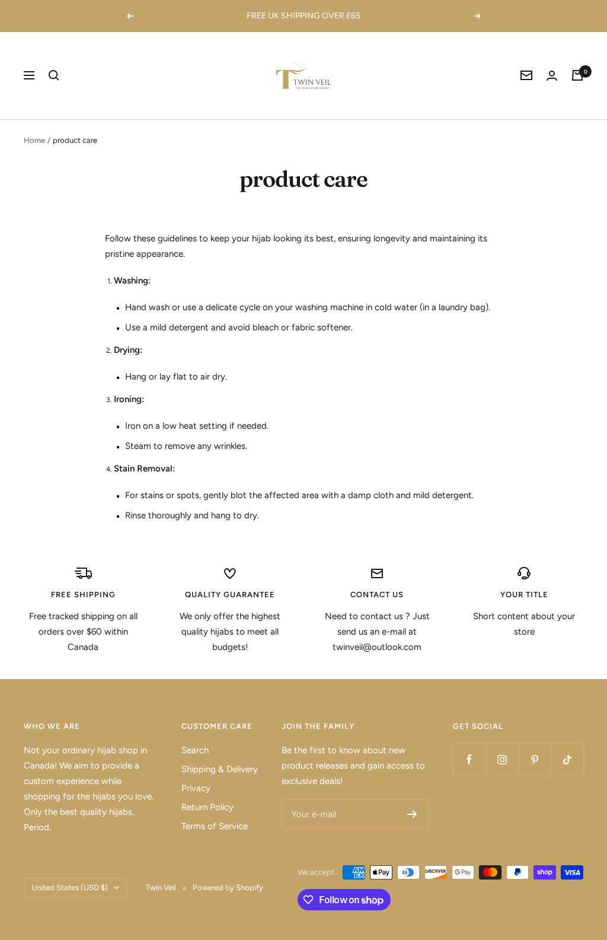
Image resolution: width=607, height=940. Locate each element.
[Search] (54, 75)
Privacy (195, 788)
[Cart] (577, 75)
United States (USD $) (69, 887)
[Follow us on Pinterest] (534, 759)
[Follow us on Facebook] (469, 759)
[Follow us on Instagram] (501, 759)
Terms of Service (214, 826)
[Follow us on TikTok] (567, 759)
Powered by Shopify (228, 887)
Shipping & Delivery (219, 769)
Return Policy (207, 807)
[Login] (552, 76)
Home (34, 140)
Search (195, 750)
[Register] (412, 814)
